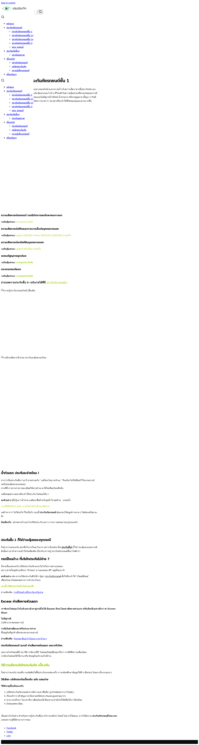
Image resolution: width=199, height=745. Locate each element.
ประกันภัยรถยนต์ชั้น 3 (22, 43)
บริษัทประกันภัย (19, 66)
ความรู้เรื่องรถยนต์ (20, 70)
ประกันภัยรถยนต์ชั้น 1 (22, 31)
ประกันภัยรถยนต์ (14, 27)
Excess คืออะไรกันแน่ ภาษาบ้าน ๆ (30, 638)
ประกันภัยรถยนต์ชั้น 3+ (22, 39)
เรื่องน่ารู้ (10, 59)
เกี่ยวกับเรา (11, 74)
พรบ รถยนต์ (18, 47)
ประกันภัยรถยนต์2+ (57, 282)
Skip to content (8, 3)
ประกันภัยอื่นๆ (12, 51)
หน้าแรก (10, 23)
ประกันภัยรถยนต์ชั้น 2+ (23, 35)
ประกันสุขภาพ (18, 55)
